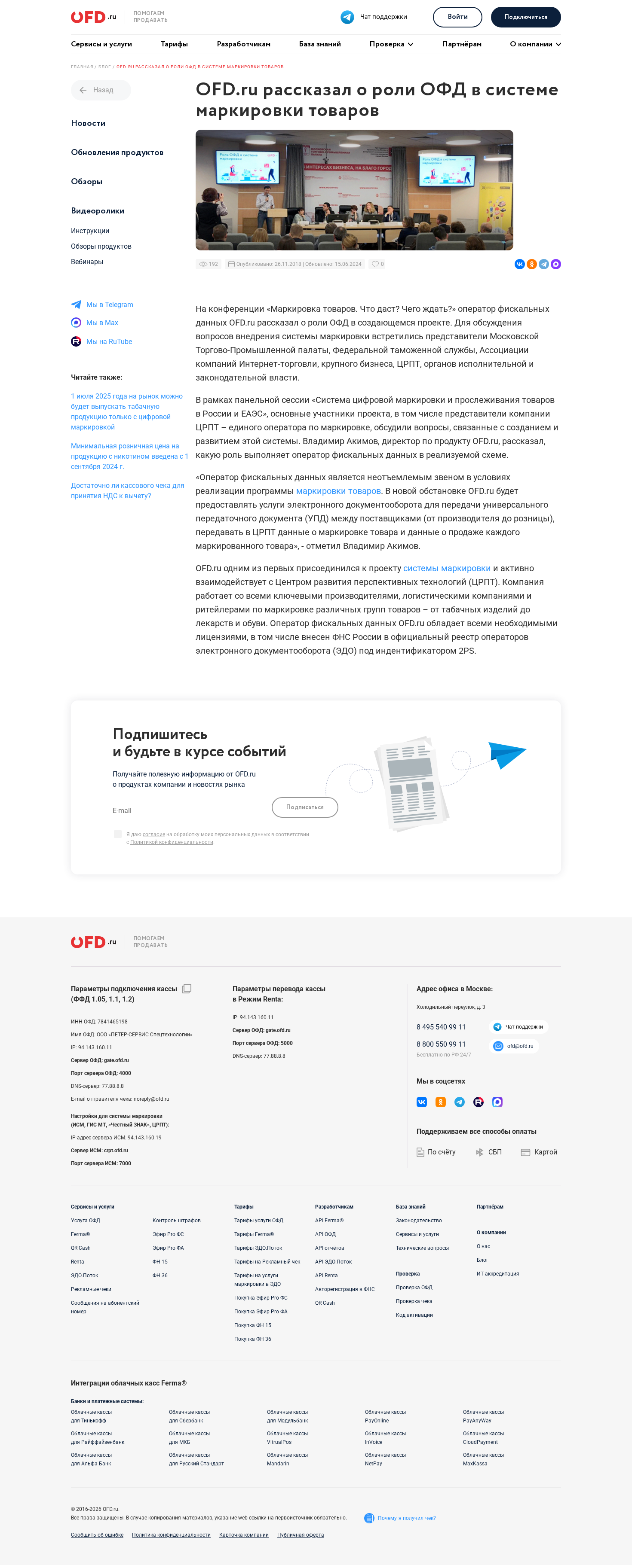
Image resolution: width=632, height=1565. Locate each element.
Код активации (414, 1315)
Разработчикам (243, 44)
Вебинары (87, 262)
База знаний (320, 44)
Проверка (387, 44)
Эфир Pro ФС (168, 1234)
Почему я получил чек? (407, 1518)
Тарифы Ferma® (254, 1234)
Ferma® (80, 1234)
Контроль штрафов (177, 1221)
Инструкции (90, 231)
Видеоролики (97, 211)
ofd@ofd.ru (520, 1046)
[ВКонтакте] (520, 264)
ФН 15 (160, 1262)
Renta (77, 1262)
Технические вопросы (422, 1248)
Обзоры (86, 182)
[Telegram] (544, 264)
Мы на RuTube (109, 342)
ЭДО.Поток (84, 1276)
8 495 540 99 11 (441, 1027)
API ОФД (325, 1234)
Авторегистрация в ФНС (345, 1289)
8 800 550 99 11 (441, 1044)
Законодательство (419, 1221)
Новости (88, 123)
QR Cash (81, 1248)
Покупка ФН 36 (252, 1339)
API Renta (326, 1276)
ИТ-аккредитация (498, 1274)
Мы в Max (102, 323)
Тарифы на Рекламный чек (267, 1262)
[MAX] (556, 264)
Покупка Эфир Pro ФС (261, 1298)
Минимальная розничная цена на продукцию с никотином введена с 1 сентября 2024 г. (130, 456)
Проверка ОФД (414, 1288)
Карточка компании (244, 1535)
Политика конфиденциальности (171, 1535)
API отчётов (329, 1248)
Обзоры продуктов (101, 246)
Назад (96, 90)
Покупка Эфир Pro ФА (261, 1312)
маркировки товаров (338, 491)
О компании (531, 44)
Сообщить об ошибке (97, 1535)
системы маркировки (447, 568)
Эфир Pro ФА (168, 1248)
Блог (482, 1260)
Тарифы (174, 44)
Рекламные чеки (91, 1289)
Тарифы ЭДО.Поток (258, 1248)
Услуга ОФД (85, 1221)
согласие (154, 834)
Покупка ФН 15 (252, 1325)
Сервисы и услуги (101, 44)
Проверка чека (414, 1301)
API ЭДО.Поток (333, 1262)
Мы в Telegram (109, 305)
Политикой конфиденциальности (171, 842)
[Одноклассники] (532, 264)
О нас (483, 1246)
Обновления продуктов (117, 152)
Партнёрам (462, 44)
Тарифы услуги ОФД (258, 1221)
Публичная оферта (300, 1535)
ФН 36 (160, 1276)
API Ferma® (329, 1221)
